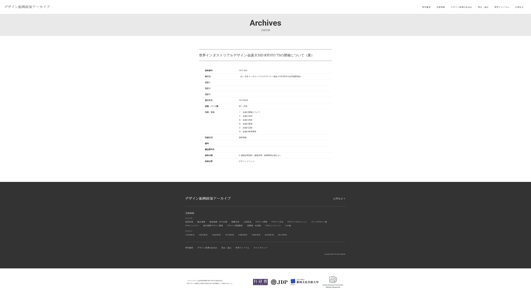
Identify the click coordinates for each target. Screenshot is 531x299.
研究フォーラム (501, 7)
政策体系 (189, 222)
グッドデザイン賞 (319, 222)
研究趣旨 (426, 7)
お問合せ (519, 7)
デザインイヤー (192, 225)
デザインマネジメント (297, 222)
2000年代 (269, 235)
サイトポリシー (261, 247)
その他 (288, 225)
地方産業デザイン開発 (213, 225)
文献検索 (441, 7)
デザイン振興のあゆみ (461, 7)
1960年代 (216, 235)
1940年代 (189, 235)
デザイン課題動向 (235, 225)
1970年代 (229, 235)
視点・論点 (483, 7)
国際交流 (235, 222)
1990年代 (256, 235)
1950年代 (203, 235)
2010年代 (282, 235)
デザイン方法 (277, 222)
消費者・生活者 (254, 225)
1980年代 (242, 235)
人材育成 (247, 222)
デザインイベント (273, 225)
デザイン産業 (261, 222)
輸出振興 (201, 222)
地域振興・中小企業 (218, 222)
